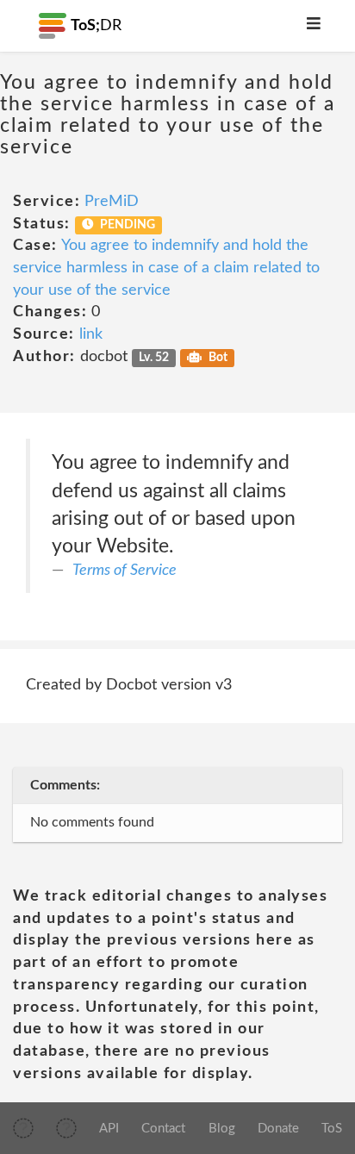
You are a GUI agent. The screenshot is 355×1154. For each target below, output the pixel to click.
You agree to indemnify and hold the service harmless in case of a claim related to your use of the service (166, 267)
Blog (222, 1128)
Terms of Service (124, 570)
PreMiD (111, 201)
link (91, 334)
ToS (331, 1128)
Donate (278, 1128)
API (109, 1128)
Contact (163, 1128)
